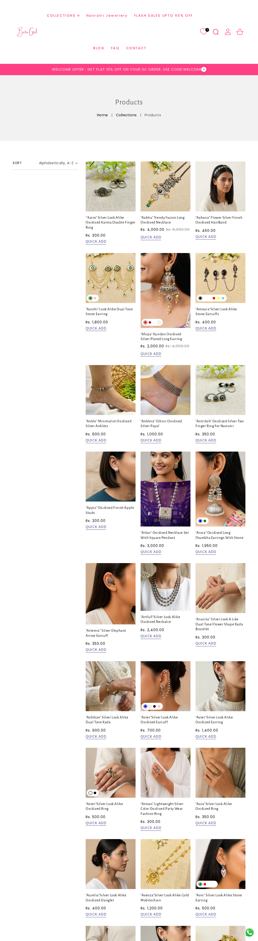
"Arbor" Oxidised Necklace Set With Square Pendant (165, 535)
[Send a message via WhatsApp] (249, 932)
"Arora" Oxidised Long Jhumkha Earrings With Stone (219, 535)
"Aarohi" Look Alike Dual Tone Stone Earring (109, 311)
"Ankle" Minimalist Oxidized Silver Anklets (109, 423)
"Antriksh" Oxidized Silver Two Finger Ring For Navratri (220, 423)
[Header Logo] (27, 32)
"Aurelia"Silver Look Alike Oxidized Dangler (106, 897)
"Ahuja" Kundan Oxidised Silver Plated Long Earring (161, 336)
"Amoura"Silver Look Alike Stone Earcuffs (216, 311)
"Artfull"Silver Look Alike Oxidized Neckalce (160, 619)
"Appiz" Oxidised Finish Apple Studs (110, 510)
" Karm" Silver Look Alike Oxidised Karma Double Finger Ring (111, 222)
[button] (63, 15)
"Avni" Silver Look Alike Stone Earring (219, 897)
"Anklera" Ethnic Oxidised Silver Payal (161, 423)
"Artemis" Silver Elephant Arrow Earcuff (106, 633)
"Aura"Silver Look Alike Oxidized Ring (214, 806)
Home (102, 115)
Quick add (96, 241)
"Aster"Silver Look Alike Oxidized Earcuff (159, 719)
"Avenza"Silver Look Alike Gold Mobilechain (165, 897)
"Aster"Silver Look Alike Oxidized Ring (104, 806)
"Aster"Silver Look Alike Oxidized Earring (214, 719)
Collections (126, 115)
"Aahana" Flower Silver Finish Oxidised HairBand (219, 220)
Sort (17, 163)
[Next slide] (203, 69)
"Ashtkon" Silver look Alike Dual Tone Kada (107, 719)
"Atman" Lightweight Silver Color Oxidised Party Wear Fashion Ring (162, 809)
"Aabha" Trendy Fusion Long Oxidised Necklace (163, 220)
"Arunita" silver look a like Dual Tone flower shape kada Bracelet (219, 624)
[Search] (215, 32)
